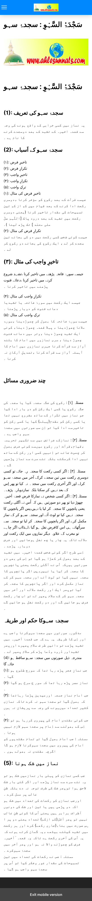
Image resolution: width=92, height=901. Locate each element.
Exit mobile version (46, 894)
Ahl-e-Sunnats (46, 7)
